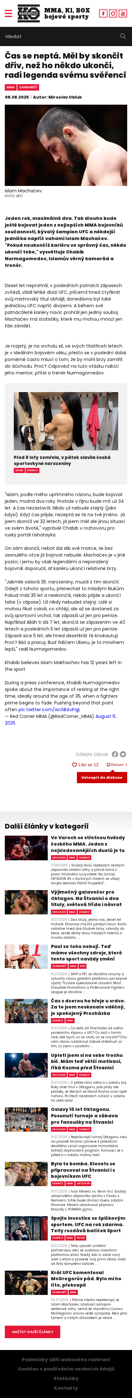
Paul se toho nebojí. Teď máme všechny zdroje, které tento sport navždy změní (86, 953)
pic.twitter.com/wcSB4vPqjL (49, 709)
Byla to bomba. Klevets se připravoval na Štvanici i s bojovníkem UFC (83, 1170)
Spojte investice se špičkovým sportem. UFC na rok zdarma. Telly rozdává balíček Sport (88, 1224)
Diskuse (119, 765)
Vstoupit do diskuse (101, 777)
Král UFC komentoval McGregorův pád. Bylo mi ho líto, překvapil (86, 1279)
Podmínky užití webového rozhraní (66, 1359)
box (82, 966)
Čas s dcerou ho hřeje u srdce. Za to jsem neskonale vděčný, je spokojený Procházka (88, 1007)
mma (11, 87)
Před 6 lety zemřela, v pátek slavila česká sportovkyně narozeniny (62, 460)
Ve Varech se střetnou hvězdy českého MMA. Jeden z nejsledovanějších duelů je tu (88, 844)
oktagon (58, 857)
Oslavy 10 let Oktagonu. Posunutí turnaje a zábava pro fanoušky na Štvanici (84, 1115)
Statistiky (66, 1378)
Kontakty (66, 1388)
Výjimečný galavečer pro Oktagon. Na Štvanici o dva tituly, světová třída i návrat (86, 898)
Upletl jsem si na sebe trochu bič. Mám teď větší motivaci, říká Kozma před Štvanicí (87, 1061)
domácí (32, 470)
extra (19, 470)
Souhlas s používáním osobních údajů (66, 1369)
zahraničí (28, 87)
